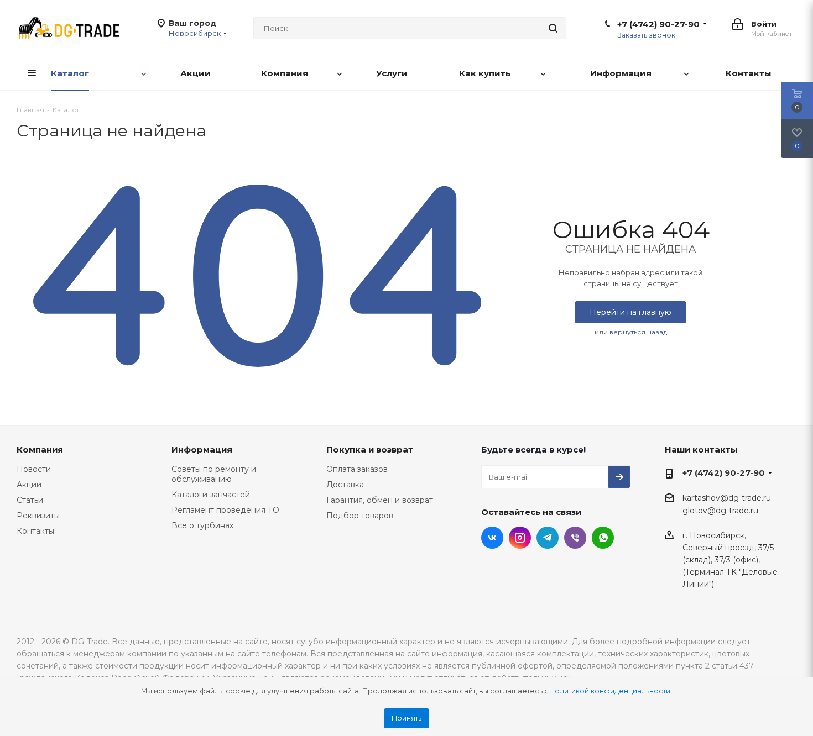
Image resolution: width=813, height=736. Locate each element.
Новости (34, 469)
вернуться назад (638, 332)
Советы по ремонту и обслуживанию (213, 474)
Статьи (30, 500)
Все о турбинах (202, 525)
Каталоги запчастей (210, 495)
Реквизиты (38, 516)
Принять (406, 718)
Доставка (345, 485)
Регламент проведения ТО (225, 510)
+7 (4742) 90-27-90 (658, 24)
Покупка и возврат (369, 449)
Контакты (35, 531)
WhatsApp (603, 538)
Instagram (520, 538)
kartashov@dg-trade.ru (726, 498)
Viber (575, 538)
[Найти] (553, 28)
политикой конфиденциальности (610, 691)
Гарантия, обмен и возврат (379, 500)
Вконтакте (492, 538)
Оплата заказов (357, 469)
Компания (40, 449)
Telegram (547, 538)
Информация (201, 449)
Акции (29, 485)
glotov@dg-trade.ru (720, 511)
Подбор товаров (359, 516)
